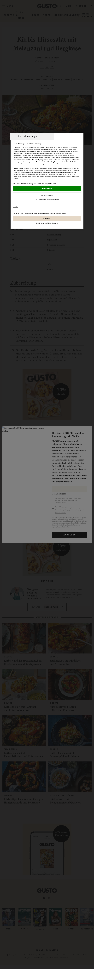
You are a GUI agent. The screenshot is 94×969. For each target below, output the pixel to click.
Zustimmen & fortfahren (47, 188)
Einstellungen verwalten (47, 195)
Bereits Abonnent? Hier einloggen (47, 223)
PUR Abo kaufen (47, 218)
